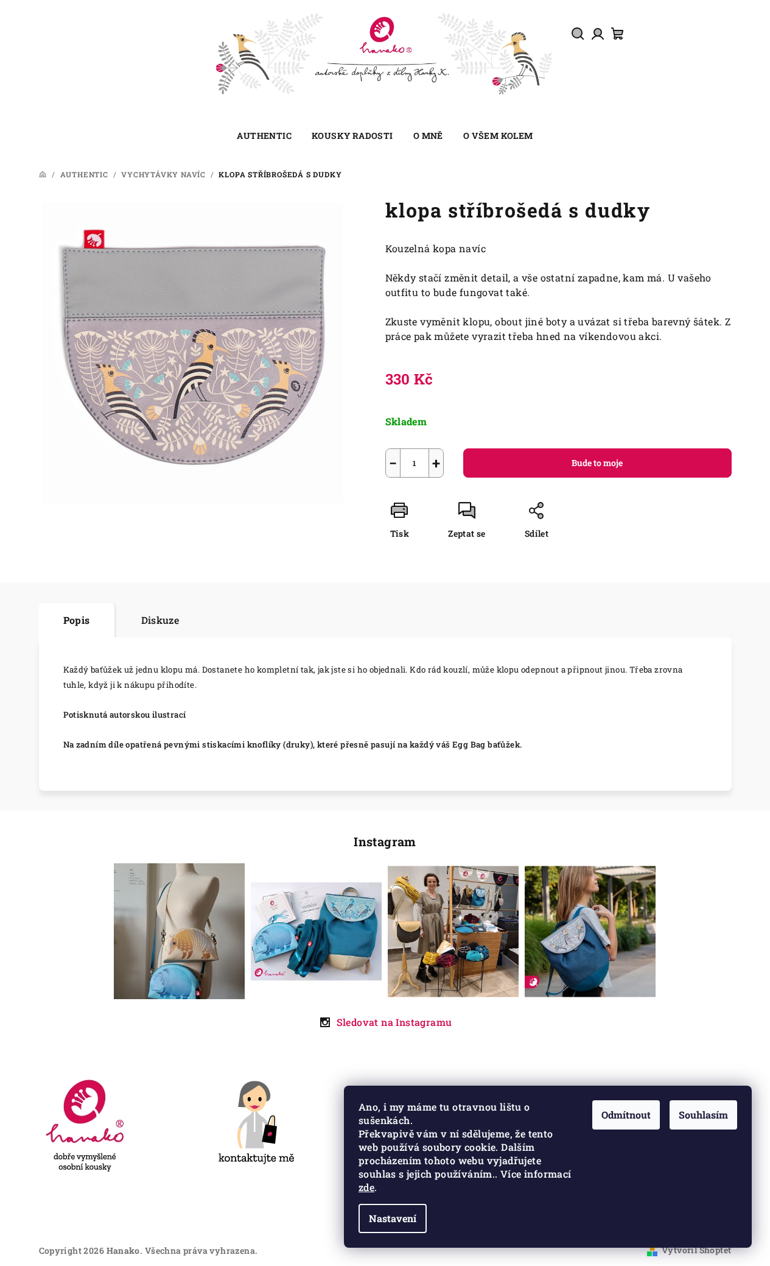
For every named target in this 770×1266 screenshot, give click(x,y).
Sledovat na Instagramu (394, 1022)
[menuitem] (264, 136)
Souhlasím (703, 1114)
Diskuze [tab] (160, 620)
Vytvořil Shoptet (696, 1250)
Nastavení (392, 1218)
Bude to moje (597, 463)
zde (366, 1187)
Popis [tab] (76, 620)
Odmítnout (626, 1114)
